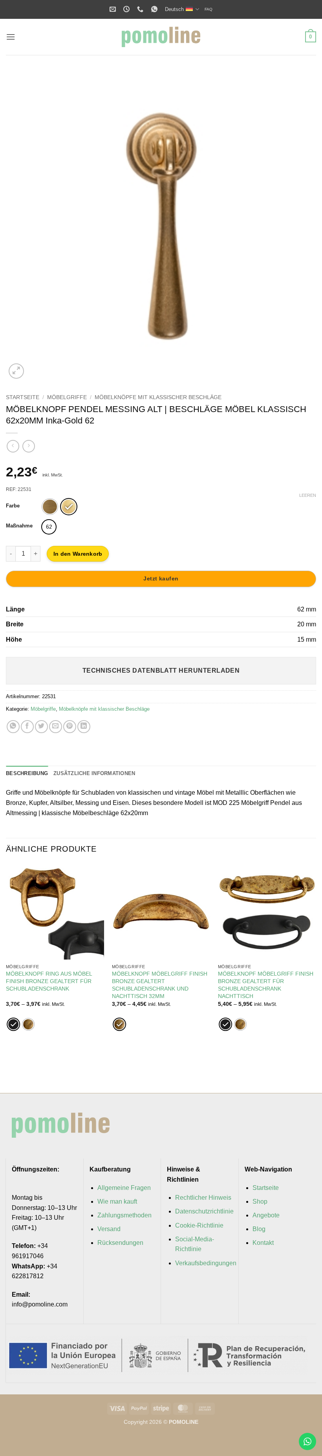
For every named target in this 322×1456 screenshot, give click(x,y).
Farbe (13, 506)
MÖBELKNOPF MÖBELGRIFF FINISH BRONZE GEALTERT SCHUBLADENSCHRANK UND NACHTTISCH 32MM (159, 985)
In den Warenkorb (77, 554)
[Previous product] (28, 446)
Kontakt (263, 1242)
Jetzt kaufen (160, 578)
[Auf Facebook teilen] (27, 726)
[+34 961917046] (141, 9)
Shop (259, 1201)
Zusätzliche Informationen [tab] (94, 773)
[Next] (316, 971)
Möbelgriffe (67, 397)
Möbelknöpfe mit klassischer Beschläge (158, 397)
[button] (10, 36)
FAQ (208, 9)
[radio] (50, 507)
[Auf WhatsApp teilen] (13, 726)
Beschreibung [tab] (27, 773)
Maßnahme (19, 526)
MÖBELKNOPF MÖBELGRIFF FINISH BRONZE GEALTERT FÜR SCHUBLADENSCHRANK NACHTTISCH (265, 985)
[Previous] (6, 971)
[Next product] (13, 446)
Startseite (22, 397)
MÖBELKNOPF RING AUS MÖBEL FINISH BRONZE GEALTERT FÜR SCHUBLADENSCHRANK (49, 981)
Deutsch (174, 9)
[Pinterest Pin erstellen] (69, 726)
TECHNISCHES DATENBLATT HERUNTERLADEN (161, 670)
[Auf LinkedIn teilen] (83, 726)
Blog (258, 1229)
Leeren (307, 495)
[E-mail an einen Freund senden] (55, 726)
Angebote (266, 1215)
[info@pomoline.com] (114, 9)
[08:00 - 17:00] (127, 9)
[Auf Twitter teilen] (41, 726)
